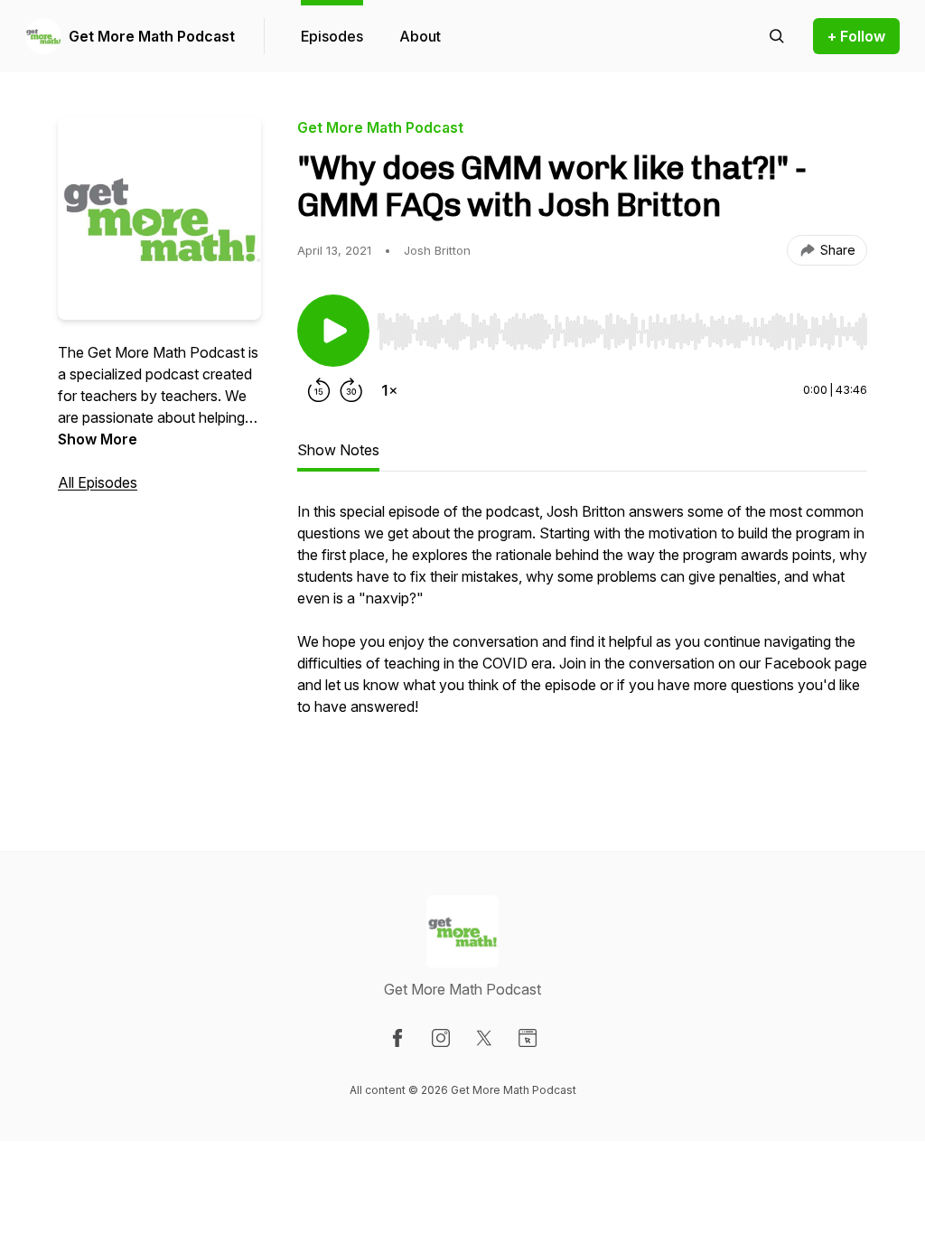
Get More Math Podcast (152, 36)
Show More (97, 439)
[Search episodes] (777, 36)
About (420, 36)
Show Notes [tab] (338, 450)
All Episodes (97, 482)
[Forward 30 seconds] (351, 390)
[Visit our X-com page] (484, 1038)
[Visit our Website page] (528, 1038)
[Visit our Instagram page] (441, 1038)
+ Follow (856, 36)
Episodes (332, 36)
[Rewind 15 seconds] (319, 390)
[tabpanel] (582, 639)
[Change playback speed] (389, 390)
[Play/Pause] (333, 330)
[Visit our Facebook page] (397, 1038)
